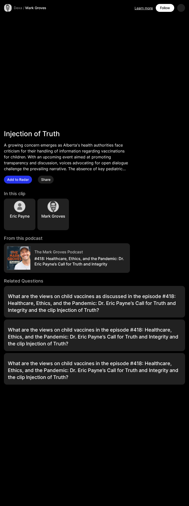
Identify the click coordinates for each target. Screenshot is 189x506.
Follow (165, 8)
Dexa (18, 8)
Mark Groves (35, 8)
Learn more (144, 8)
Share (45, 179)
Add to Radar (18, 179)
